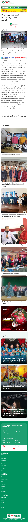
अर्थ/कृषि (3, 463)
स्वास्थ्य (2, 507)
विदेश (2, 500)
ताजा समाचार (4, 456)
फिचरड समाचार (4, 477)
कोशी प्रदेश (3, 458)
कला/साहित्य (4, 466)
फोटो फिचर (3, 484)
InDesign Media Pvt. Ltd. (17, 520)
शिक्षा (2, 503)
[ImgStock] (14, 319)
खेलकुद (3, 468)
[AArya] (14, 7)
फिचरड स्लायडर (4, 479)
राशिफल (3, 489)
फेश (2, 482)
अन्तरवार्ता (3, 461)
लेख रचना (3, 491)
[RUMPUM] (14, 11)
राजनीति (3, 487)
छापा (2, 471)
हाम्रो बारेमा (3, 498)
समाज (2, 505)
